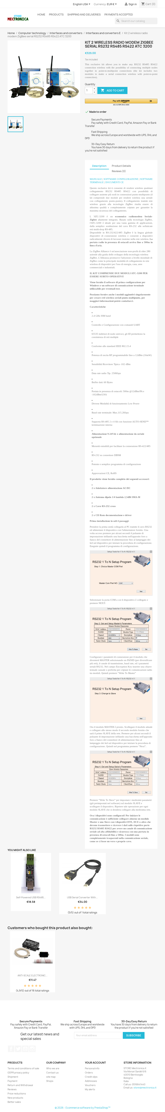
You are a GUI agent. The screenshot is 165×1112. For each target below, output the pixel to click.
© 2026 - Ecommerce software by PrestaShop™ (82, 1107)
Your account (95, 1062)
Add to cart (112, 90)
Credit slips (91, 1076)
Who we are (52, 1068)
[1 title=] (75, 908)
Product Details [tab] (121, 166)
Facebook (11, 1049)
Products (56, 14)
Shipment (13, 1076)
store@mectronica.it (145, 1087)
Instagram (32, 1049)
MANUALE (96, 179)
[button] (121, 102)
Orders (89, 1072)
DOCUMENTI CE (114, 182)
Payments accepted (118, 14)
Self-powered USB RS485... (31, 897)
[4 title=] (86, 908)
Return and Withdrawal (20, 1085)
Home (41, 14)
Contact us (52, 1072)
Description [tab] (99, 166)
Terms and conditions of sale (23, 1068)
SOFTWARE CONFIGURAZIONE (121, 179)
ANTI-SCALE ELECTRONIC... (32, 975)
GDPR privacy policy (18, 1072)
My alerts (90, 1089)
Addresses (91, 1080)
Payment (12, 1080)
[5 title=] (90, 908)
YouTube (25, 1049)
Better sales (14, 1101)
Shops (49, 1080)
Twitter (18, 1049)
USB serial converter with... (82, 897)
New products (15, 1097)
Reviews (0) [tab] (119, 171)
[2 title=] (78, 908)
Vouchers (90, 1085)
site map (51, 1076)
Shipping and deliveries (84, 14)
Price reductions (17, 1093)
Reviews (12, 1089)
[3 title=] (82, 908)
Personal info (92, 1068)
